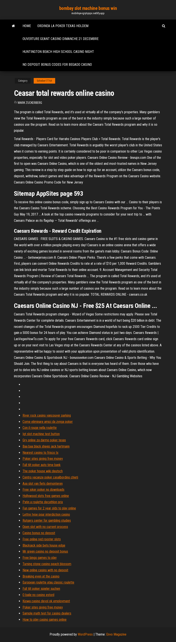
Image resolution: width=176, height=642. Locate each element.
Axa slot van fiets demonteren (43, 484)
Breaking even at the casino (41, 576)
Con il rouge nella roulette (40, 428)
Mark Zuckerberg (30, 102)
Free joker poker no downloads (43, 490)
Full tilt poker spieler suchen (41, 589)
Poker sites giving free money (43, 459)
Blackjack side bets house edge (44, 545)
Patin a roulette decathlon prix (43, 502)
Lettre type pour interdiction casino (46, 514)
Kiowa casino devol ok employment (46, 601)
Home (27, 26)
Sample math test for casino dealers (47, 613)
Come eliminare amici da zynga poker (48, 422)
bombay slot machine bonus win (88, 8)
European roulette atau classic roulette (48, 582)
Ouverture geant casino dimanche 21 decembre (61, 39)
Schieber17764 (44, 80)
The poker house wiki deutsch (43, 471)
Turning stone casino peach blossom (47, 564)
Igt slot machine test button (41, 434)
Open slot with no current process (45, 527)
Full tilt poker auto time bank (42, 465)
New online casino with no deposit (45, 570)
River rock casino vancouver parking (47, 415)
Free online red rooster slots (42, 539)
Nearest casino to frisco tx (40, 453)
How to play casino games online (45, 620)
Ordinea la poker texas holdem (62, 26)
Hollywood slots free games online (46, 496)
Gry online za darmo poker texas (44, 440)
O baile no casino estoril (38, 595)
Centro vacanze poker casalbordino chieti (50, 477)
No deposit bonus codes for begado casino (57, 65)
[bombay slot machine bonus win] (13, 26)
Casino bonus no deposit (39, 533)
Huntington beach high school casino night (58, 52)
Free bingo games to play (40, 558)
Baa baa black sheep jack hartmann (46, 446)
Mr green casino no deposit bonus (45, 551)
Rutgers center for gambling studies (47, 520)
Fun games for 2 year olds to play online (49, 508)
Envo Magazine (116, 634)
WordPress (85, 634)
